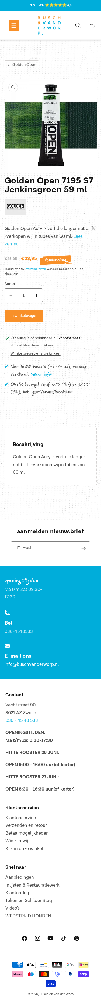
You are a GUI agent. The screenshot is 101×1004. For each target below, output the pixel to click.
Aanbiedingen (19, 877)
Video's (12, 908)
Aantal (11, 283)
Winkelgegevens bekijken (35, 353)
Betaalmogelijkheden (27, 833)
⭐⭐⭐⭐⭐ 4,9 (58, 5)
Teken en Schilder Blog (28, 900)
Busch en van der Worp (57, 994)
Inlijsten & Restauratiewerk (32, 885)
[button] (10, 25)
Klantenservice (20, 818)
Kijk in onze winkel (24, 848)
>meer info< (42, 374)
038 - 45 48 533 (21, 720)
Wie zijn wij (16, 841)
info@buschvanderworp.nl (32, 664)
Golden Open (24, 64)
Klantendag (17, 893)
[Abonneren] (83, 548)
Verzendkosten (36, 269)
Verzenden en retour (26, 825)
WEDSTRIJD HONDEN (28, 916)
